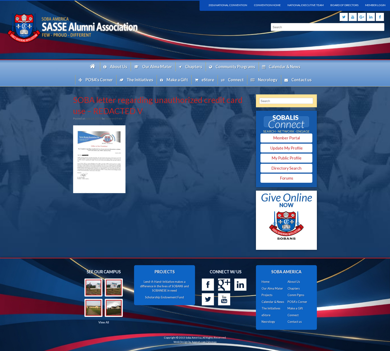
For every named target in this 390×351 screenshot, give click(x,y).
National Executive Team (306, 5)
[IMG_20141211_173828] (93, 287)
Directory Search (286, 168)
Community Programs (235, 66)
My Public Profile (287, 157)
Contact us (301, 79)
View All (103, 322)
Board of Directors (344, 5)
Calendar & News (284, 66)
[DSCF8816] (114, 308)
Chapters (193, 66)
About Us (118, 66)
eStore (208, 79)
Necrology (268, 79)
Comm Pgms (296, 295)
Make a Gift (177, 79)
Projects (267, 295)
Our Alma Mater (157, 66)
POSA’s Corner (99, 79)
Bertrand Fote (113, 118)
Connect (236, 79)
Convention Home (267, 5)
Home (93, 66)
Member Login (375, 5)
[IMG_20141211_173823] (114, 287)
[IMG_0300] (93, 308)
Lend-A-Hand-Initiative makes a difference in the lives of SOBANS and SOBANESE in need (164, 286)
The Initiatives (140, 79)
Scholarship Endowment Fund (164, 297)
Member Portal (286, 137)
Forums (286, 178)
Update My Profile (286, 147)
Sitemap (211, 341)
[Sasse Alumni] (97, 28)
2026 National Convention (228, 5)
